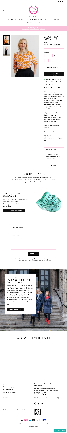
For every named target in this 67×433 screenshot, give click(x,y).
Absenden (33, 254)
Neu (16, 19)
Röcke (29, 19)
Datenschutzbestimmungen (36, 260)
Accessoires (55, 19)
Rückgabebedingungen (9, 387)
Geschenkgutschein (33, 22)
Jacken (47, 19)
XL (46, 60)
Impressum (6, 397)
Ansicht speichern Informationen (54, 84)
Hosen (34, 19)
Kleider (40, 19)
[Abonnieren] (58, 398)
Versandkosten (56, 44)
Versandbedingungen (8, 389)
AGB (4, 395)
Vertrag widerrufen (60, 430)
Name (13, 219)
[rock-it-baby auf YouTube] (42, 403)
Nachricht (15, 236)
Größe (47, 52)
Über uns (10, 19)
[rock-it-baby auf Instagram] (35, 403)
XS (46, 55)
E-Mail (36, 219)
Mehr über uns (15, 309)
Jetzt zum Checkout (54, 74)
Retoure (5, 384)
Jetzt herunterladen (14, 210)
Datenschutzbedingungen (9, 392)
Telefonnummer (17, 227)
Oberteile (22, 19)
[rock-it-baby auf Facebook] (39, 403)
